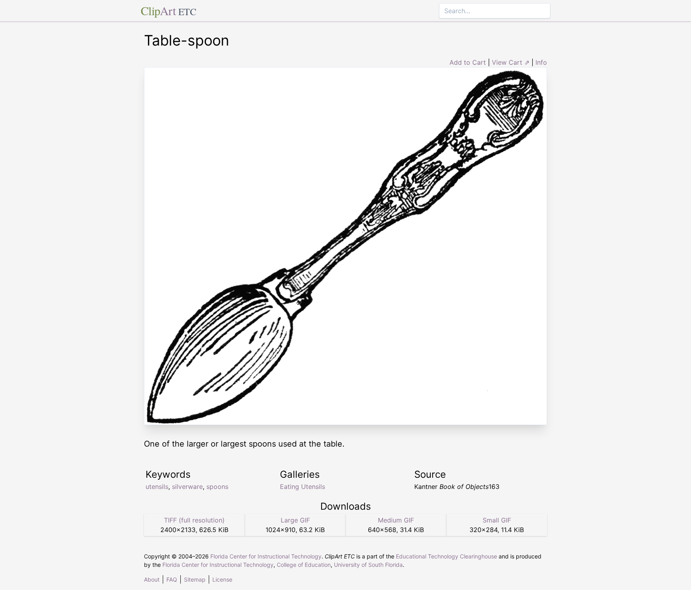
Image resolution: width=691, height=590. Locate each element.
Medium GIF (396, 520)
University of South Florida (368, 564)
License (222, 579)
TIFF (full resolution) (194, 520)
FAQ (171, 579)
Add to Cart (467, 62)
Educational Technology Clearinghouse (446, 556)
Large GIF (295, 520)
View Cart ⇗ (510, 62)
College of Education (304, 564)
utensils (157, 487)
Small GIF (497, 520)
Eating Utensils (302, 487)
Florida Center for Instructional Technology (266, 556)
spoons (217, 487)
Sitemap (195, 579)
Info (541, 62)
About (152, 579)
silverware (187, 487)
